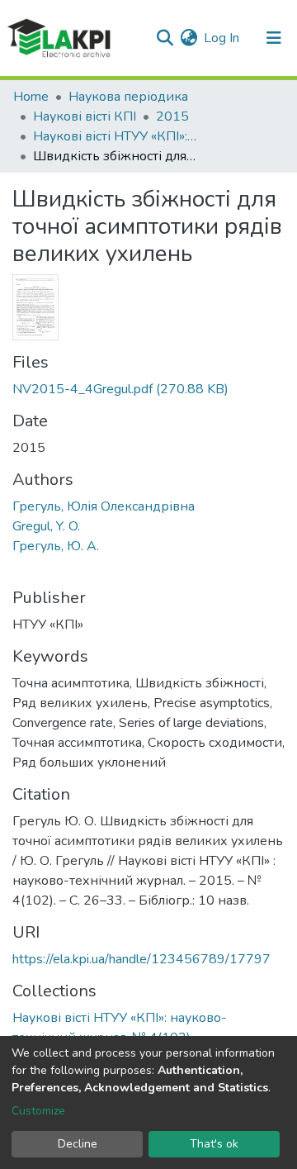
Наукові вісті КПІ (84, 116)
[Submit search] (164, 38)
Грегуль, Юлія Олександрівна (103, 506)
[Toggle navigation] (274, 38)
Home (31, 97)
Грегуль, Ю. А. (55, 546)
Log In (222, 38)
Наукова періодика (128, 97)
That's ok (214, 1144)
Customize (38, 1111)
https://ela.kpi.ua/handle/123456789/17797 (141, 959)
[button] (188, 38)
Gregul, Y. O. (46, 526)
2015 (172, 116)
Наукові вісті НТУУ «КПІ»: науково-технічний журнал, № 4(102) (115, 136)
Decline (77, 1144)
